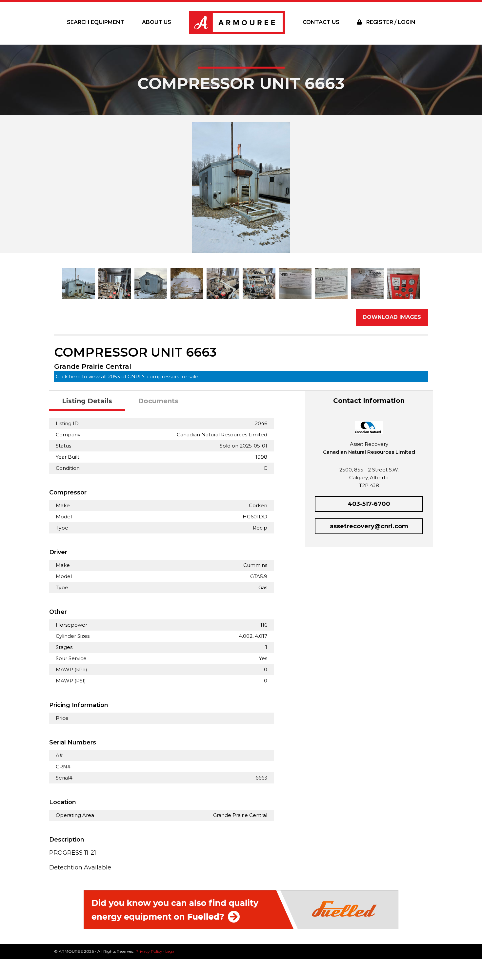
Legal (170, 951)
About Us (156, 22)
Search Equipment (95, 22)
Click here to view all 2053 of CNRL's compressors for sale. (127, 376)
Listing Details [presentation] (87, 401)
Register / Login (390, 22)
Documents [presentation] (158, 401)
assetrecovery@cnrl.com (369, 526)
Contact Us (321, 22)
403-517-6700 (369, 504)
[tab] (87, 401)
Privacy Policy (148, 951)
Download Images (392, 317)
